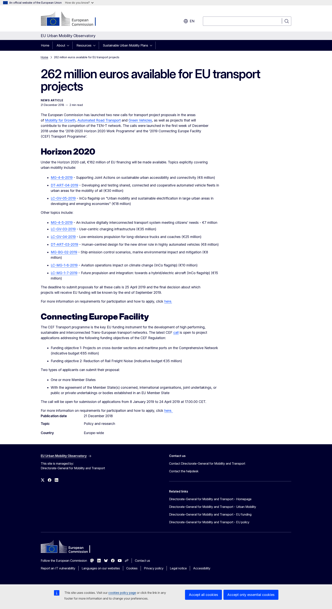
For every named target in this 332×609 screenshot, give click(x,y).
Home (45, 45)
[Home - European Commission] (72, 19)
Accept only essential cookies (251, 595)
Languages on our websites (101, 568)
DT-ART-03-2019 (64, 244)
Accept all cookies (203, 595)
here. (168, 301)
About (60, 45)
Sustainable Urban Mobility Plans (125, 45)
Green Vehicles (140, 120)
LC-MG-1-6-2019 (64, 265)
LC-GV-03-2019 (63, 229)
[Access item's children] (69, 45)
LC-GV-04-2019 (63, 237)
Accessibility (201, 568)
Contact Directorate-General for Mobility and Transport (207, 463)
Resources (83, 45)
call (176, 332)
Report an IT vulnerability (58, 568)
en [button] (192, 21)
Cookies (132, 568)
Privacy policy (154, 568)
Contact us (142, 560)
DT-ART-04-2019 (64, 185)
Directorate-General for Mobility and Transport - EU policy (209, 522)
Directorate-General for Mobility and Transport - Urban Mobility (212, 507)
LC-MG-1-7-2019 (64, 273)
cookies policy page (122, 593)
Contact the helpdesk (183, 471)
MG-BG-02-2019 (64, 252)
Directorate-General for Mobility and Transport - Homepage (210, 499)
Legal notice (178, 568)
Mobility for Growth (60, 120)
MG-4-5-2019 (62, 222)
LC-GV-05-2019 (63, 198)
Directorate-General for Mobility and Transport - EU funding (210, 514)
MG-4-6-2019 (62, 178)
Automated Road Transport (99, 120)
